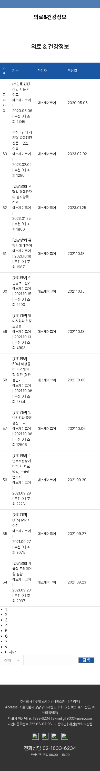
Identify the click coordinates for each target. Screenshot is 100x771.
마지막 (10, 652)
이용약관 (60, 724)
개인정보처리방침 (80, 724)
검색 (86, 660)
